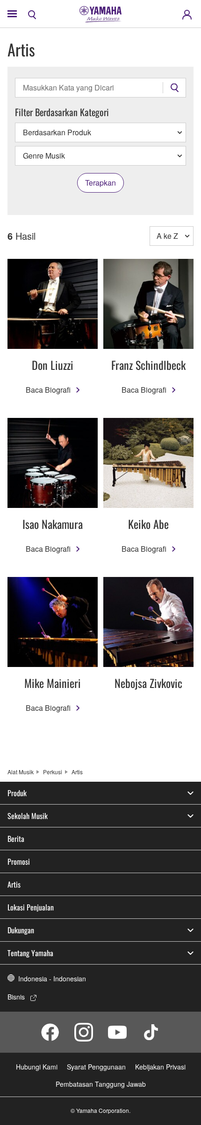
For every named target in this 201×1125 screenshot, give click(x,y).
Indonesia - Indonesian (52, 978)
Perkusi (52, 772)
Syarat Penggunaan (96, 1066)
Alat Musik (20, 772)
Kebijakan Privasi (160, 1066)
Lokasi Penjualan (30, 907)
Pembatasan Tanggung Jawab (101, 1084)
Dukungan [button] (20, 930)
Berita (15, 838)
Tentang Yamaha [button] (30, 952)
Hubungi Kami (36, 1066)
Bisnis (16, 996)
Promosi (18, 861)
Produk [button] (17, 793)
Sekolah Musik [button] (27, 815)
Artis (14, 884)
